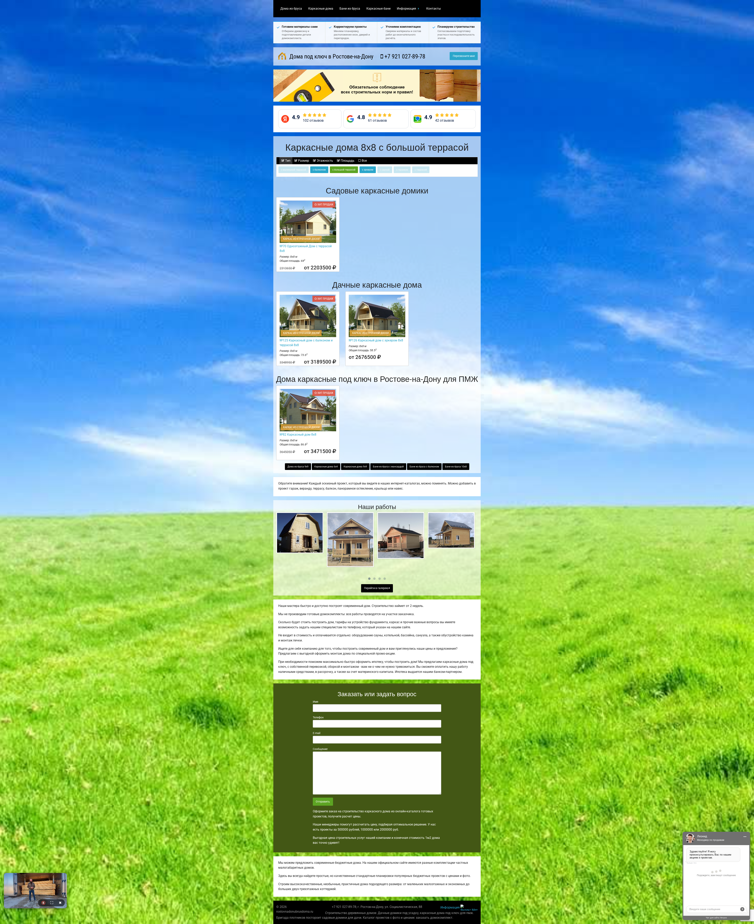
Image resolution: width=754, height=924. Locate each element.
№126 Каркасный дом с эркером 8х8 (376, 340)
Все (364, 160)
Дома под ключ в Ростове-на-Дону (330, 56)
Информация (406, 8)
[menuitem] (291, 8)
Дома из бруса (291, 8)
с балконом (319, 169)
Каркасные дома (320, 8)
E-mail (316, 733)
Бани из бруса (349, 8)
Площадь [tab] (347, 160)
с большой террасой (343, 169)
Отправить (323, 801)
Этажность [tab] (324, 160)
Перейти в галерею (376, 588)
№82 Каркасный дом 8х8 (298, 434)
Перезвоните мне (464, 56)
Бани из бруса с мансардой (388, 466)
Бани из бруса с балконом (424, 466)
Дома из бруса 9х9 (297, 466)
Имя (315, 701)
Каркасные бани (378, 8)
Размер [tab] (303, 160)
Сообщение (320, 749)
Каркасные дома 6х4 (326, 466)
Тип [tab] (287, 160)
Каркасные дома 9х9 (355, 466)
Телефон (318, 717)
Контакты (433, 8)
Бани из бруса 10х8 (456, 466)
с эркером (367, 169)
